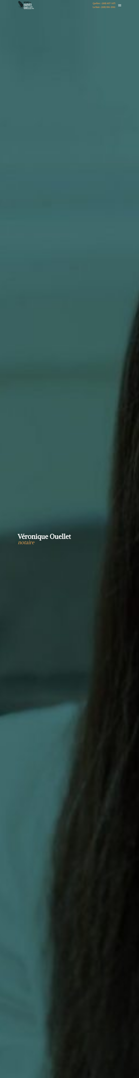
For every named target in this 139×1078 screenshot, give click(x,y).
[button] (119, 5)
